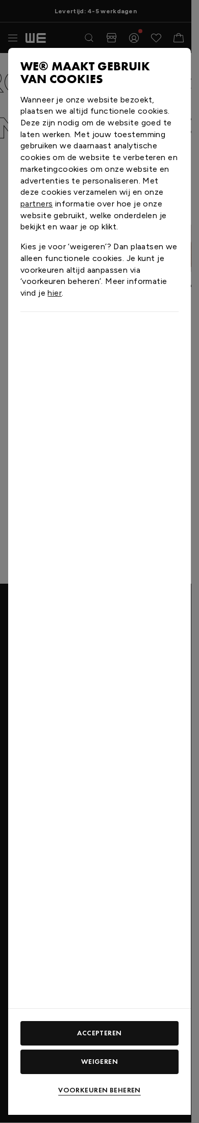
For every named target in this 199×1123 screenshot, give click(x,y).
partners (36, 203)
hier (54, 293)
